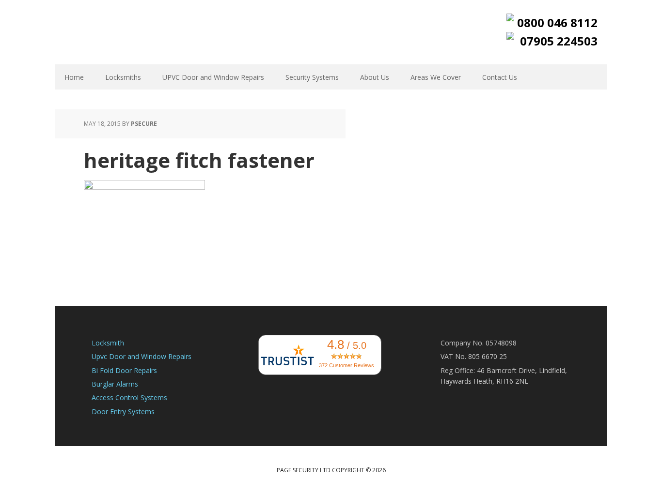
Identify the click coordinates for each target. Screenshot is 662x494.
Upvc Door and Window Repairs (141, 356)
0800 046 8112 (557, 22)
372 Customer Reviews (346, 365)
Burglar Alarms (115, 384)
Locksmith (108, 342)
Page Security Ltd (118, 31)
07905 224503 (559, 41)
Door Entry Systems (123, 411)
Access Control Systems (129, 397)
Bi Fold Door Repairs (124, 370)
